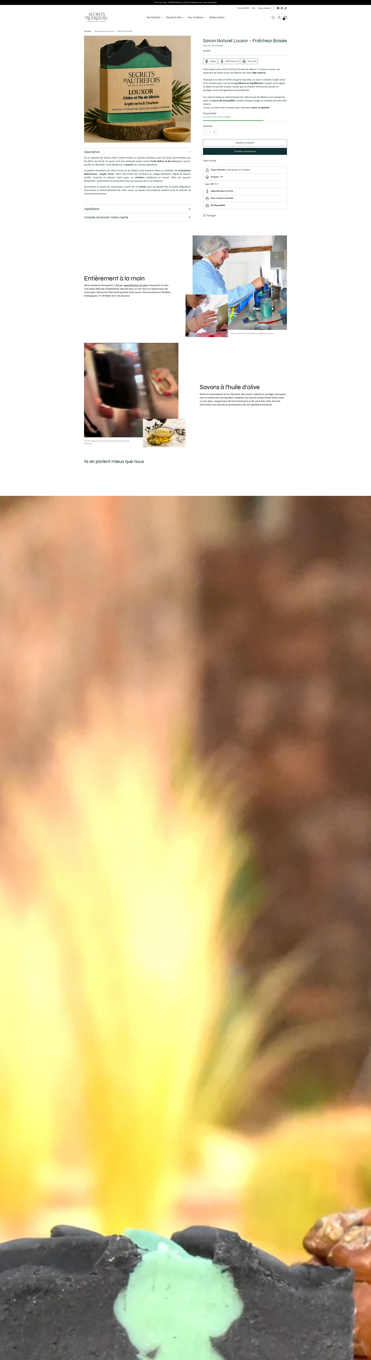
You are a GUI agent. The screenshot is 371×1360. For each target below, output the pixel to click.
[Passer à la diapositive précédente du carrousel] (277, 480)
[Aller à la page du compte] (279, 17)
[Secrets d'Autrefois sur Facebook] (278, 8)
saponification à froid (135, 285)
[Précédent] (146, 2)
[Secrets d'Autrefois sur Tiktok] (285, 8)
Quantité (207, 126)
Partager (211, 215)
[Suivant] (224, 2)
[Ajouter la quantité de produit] (214, 132)
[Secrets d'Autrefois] (95, 17)
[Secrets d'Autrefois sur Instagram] (282, 8)
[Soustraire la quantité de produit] (205, 132)
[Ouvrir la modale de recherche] (273, 17)
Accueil (87, 31)
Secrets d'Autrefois (213, 45)
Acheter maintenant (245, 151)
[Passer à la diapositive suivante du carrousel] (284, 480)
